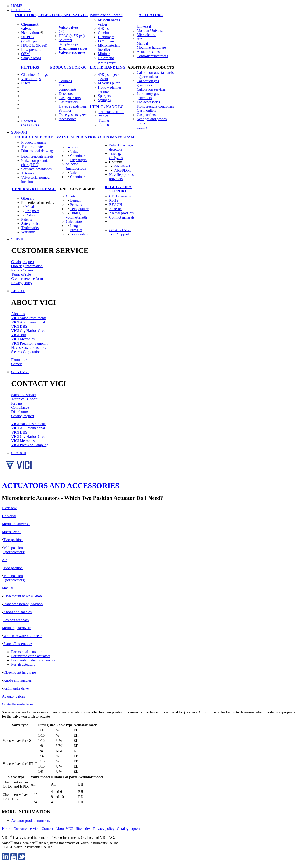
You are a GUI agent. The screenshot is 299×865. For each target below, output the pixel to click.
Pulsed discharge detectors (121, 147)
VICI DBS (19, 326)
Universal (144, 26)
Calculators (74, 221)
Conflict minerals (121, 217)
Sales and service (23, 395)
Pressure (76, 205)
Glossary (27, 198)
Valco (74, 151)
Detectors (66, 94)
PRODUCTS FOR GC (68, 67)
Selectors (65, 40)
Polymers (32, 211)
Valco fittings (31, 79)
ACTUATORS (151, 15)
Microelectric (146, 35)
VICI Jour (18, 335)
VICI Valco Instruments (28, 318)
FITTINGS (30, 67)
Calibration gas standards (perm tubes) (155, 75)
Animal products (121, 213)
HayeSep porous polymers (121, 177)
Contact (47, 829)
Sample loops (31, 58)
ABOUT (18, 291)
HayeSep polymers (73, 106)
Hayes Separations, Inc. (28, 347)
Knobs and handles (17, 612)
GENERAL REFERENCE (34, 189)
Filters (25, 83)
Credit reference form (27, 279)
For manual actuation (26, 652)
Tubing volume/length (76, 215)
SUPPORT (19, 132)
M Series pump (109, 83)
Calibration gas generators (148, 83)
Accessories (67, 119)
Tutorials (27, 173)
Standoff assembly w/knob (23, 604)
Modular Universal (150, 31)
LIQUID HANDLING (107, 67)
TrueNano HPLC (111, 112)
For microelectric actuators (30, 656)
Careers (16, 364)
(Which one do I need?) (106, 15)
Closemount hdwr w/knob (22, 596)
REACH (115, 205)
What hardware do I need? (22, 636)
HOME (16, 6)
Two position (75, 147)
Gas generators (70, 98)
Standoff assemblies (17, 644)
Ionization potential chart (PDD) (35, 163)
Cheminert (77, 156)
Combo (103, 33)
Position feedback (16, 620)
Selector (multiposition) (76, 166)
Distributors (19, 412)
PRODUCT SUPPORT (34, 137)
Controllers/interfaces (152, 56)
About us (18, 314)
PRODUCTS (21, 10)
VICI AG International (28, 322)
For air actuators (23, 664)
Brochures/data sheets (37, 156)
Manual (142, 43)
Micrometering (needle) (109, 47)
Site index (83, 829)
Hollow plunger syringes (109, 89)
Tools (141, 123)
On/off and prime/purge (107, 60)
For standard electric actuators (33, 660)
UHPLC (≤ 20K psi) (29, 39)
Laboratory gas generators (148, 96)
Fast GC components (67, 87)
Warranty (28, 232)
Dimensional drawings (37, 151)
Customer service (26, 829)
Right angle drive (16, 688)
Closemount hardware (19, 672)
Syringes (65, 110)
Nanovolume (30, 33)
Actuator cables (148, 52)
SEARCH (18, 453)
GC (61, 31)
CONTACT (20, 372)
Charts (70, 196)
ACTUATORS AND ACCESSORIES (60, 485)
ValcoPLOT (122, 170)
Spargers (104, 96)
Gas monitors (146, 110)
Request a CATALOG (30, 123)
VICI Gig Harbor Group (29, 331)
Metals (30, 207)
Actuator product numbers (30, 821)
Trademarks (30, 228)
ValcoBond (121, 166)
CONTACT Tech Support (120, 232)
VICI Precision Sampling (29, 343)
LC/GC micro (108, 41)
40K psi (104, 28)
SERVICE (19, 239)
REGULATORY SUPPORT (118, 189)
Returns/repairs (22, 270)
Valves (103, 116)
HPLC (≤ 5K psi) (34, 45)
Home (6, 829)
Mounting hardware (151, 47)
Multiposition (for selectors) (14, 550)
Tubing (104, 124)
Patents (26, 219)
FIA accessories (148, 102)
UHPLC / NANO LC (107, 107)
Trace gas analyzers (73, 115)
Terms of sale (21, 274)
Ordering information (27, 266)
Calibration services (151, 89)
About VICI (64, 829)
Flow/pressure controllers (155, 106)
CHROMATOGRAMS (118, 137)
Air (139, 39)
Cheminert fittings (34, 75)
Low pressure (31, 50)
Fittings (104, 120)
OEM (25, 54)
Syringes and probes (152, 119)
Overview (9, 508)
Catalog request (22, 262)
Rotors (30, 215)
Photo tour (19, 360)
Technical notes (32, 146)
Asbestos (115, 209)
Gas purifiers (68, 102)
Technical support (24, 399)
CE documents (120, 196)
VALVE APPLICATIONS (78, 137)
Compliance (20, 407)
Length (75, 200)
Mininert (104, 54)
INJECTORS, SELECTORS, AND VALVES (51, 15)
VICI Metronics (23, 339)
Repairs (16, 403)
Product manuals (33, 142)
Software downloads (36, 169)
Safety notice (30, 224)
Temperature (79, 209)
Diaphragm (106, 37)
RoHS (113, 200)
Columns (65, 81)
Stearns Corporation (26, 352)
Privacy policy (21, 283)
